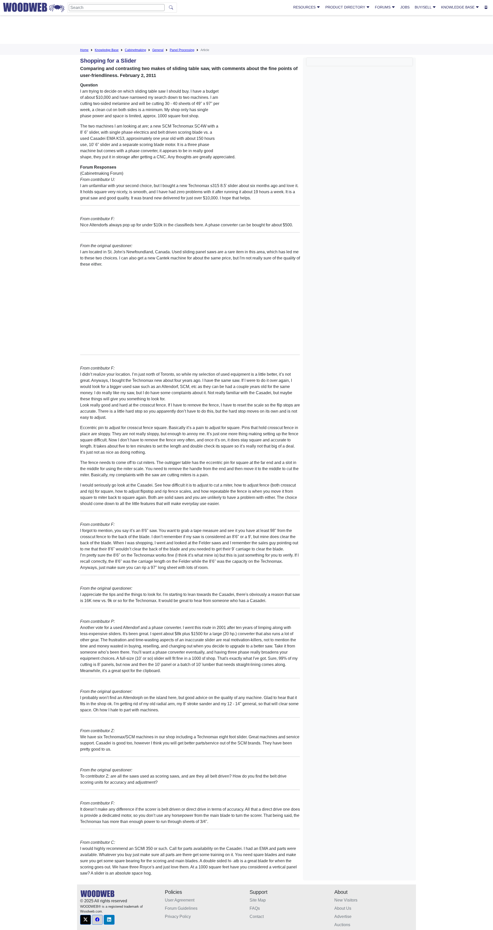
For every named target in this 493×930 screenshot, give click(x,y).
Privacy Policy (178, 916)
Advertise (343, 916)
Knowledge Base (458, 7)
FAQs (255, 908)
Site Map (258, 900)
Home (84, 50)
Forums (383, 7)
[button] (85, 920)
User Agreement (179, 900)
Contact (257, 916)
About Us (342, 908)
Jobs (405, 7)
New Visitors (345, 900)
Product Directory (345, 7)
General (158, 50)
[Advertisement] (246, 30)
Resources (305, 7)
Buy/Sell (423, 7)
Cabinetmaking (135, 50)
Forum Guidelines (181, 908)
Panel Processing (182, 50)
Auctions (342, 925)
